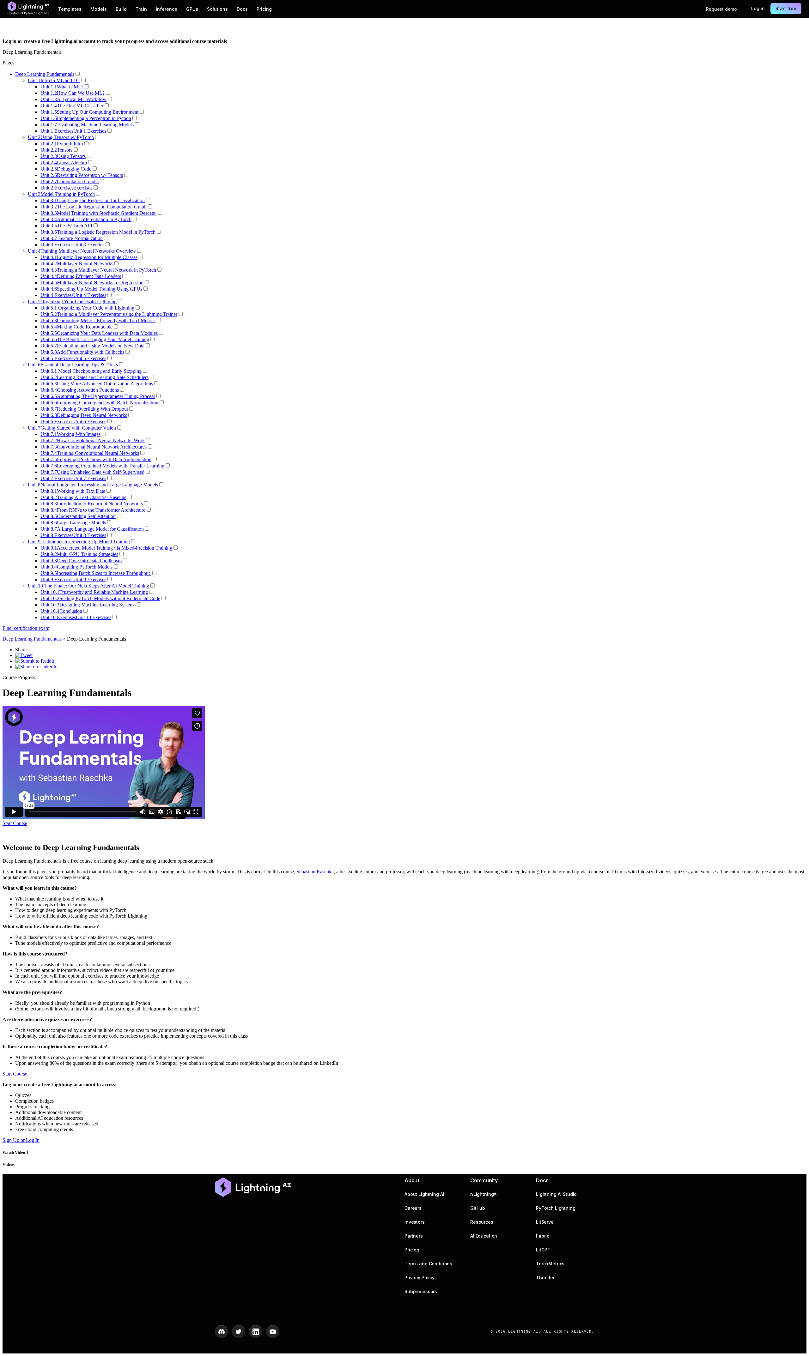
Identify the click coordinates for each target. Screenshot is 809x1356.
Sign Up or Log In (21, 1140)
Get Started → (244, 41)
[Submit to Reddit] (34, 661)
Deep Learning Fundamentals (32, 639)
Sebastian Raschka (315, 871)
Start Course (15, 823)
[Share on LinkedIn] (36, 666)
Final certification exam (26, 628)
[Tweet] (24, 655)
